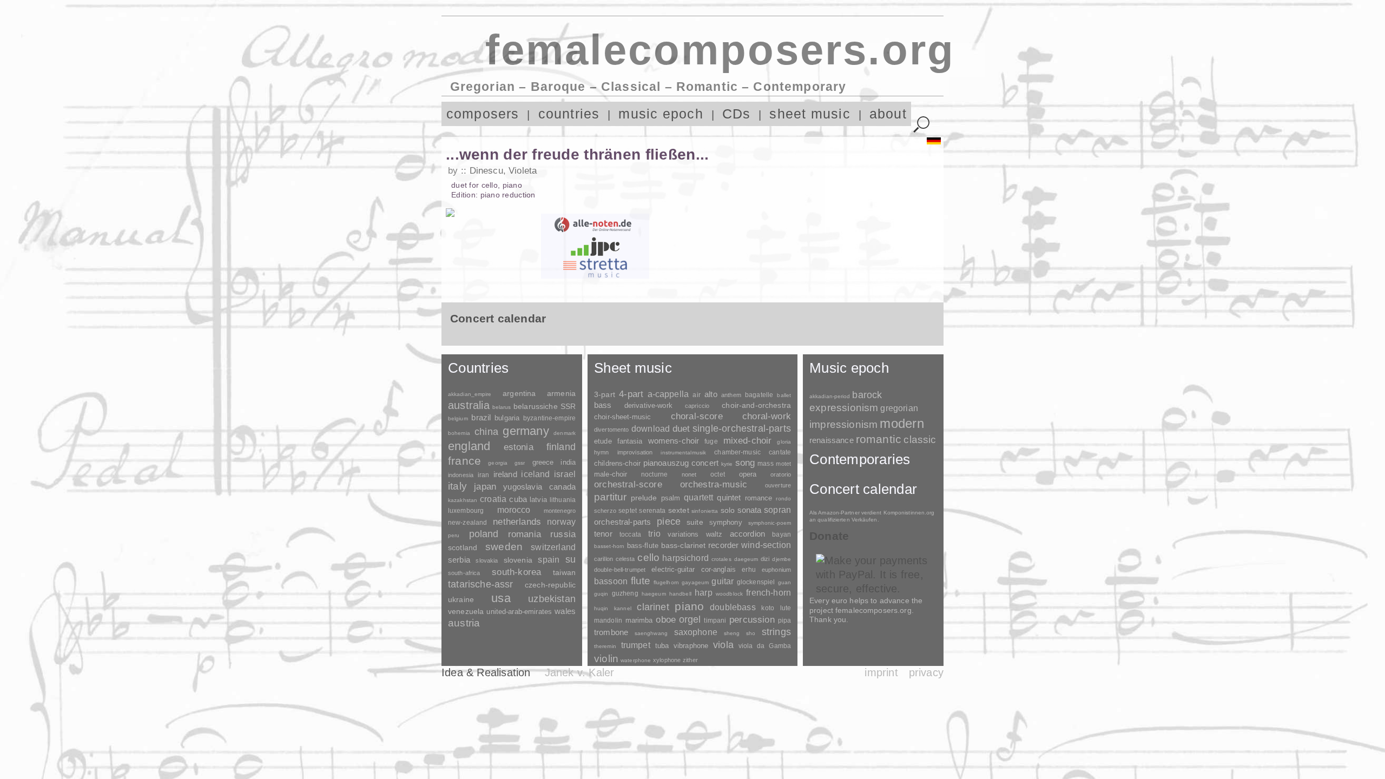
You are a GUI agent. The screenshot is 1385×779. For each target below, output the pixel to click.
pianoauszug (666, 463)
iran (483, 475)
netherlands (517, 522)
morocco (514, 509)
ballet (784, 395)
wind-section (766, 545)
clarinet (653, 607)
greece (543, 462)
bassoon (611, 581)
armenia (561, 393)
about (888, 114)
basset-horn (609, 546)
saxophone (695, 632)
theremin (605, 646)
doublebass (733, 607)
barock (867, 394)
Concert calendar (863, 489)
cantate (780, 452)
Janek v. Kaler (580, 672)
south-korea (516, 572)
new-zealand (467, 522)
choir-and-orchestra (756, 405)
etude (603, 441)
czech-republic (550, 584)
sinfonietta (704, 511)
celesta (625, 559)
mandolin (608, 620)
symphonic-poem (769, 523)
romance (759, 498)
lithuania (563, 500)
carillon (603, 559)
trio (654, 533)
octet (717, 474)
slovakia (487, 560)
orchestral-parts (622, 522)
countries (569, 114)
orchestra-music (714, 484)
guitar (722, 581)
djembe (781, 559)
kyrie (727, 464)
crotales (721, 559)
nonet (689, 474)
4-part (631, 394)
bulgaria (506, 418)
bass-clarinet (683, 545)
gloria (784, 442)
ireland (505, 474)
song (745, 463)
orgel (690, 619)
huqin (601, 608)
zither (690, 660)
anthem (731, 395)
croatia (493, 499)
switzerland (553, 547)
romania (524, 534)
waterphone (636, 660)
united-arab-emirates (519, 612)
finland (561, 446)
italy (457, 486)
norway (561, 521)
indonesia (460, 475)
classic (919, 439)
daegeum (746, 559)
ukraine (461, 600)
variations (683, 534)
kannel (622, 608)
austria (464, 623)
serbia (459, 559)
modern (902, 423)
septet (627, 510)
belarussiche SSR (544, 406)
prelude (644, 498)
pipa (785, 620)
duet (681, 428)
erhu (748, 569)
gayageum (695, 582)
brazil (481, 417)
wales (565, 611)
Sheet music (633, 367)
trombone (611, 632)
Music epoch (849, 367)
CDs (736, 114)
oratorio (780, 474)
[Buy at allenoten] (595, 224)
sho (750, 633)
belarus (501, 407)
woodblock (729, 594)
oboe (666, 620)
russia (563, 534)
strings (776, 631)
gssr (520, 463)
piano (689, 606)
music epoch (660, 114)
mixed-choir (747, 440)
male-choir (610, 474)
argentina (519, 393)
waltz (714, 534)
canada (562, 487)
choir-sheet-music (622, 417)
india (568, 462)
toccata (630, 534)
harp (704, 592)
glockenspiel (756, 581)
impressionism (843, 424)
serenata (652, 510)
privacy (926, 672)
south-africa (464, 573)
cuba (518, 499)
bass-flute (642, 546)
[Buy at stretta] (595, 268)
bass (603, 405)
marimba (639, 620)
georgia (497, 463)
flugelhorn (666, 582)
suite (695, 522)
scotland (462, 547)
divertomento (611, 429)
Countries (478, 367)
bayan (781, 534)
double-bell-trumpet (619, 569)
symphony (725, 522)
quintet (729, 497)
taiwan (564, 572)
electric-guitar (673, 569)
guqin (601, 594)
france (464, 460)
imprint (881, 672)
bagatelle (759, 395)
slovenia (518, 560)
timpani (715, 620)
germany (526, 431)
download (650, 428)
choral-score (697, 416)
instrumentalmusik (683, 452)
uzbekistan (552, 598)
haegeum (654, 594)
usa (501, 598)
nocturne (654, 474)
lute (785, 608)
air (696, 395)
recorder (723, 545)
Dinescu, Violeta (503, 171)
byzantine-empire (549, 418)
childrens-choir (617, 463)
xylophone (667, 660)
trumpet (635, 645)
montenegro (560, 510)
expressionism (843, 407)
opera (748, 474)
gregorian (899, 408)
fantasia (630, 441)
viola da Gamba (764, 646)
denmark (564, 433)
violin (606, 658)
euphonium (776, 569)
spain (548, 559)
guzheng (625, 593)
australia (469, 405)
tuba (662, 646)
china (486, 431)
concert (704, 463)
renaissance (831, 440)
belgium (458, 418)
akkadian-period (829, 396)
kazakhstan (462, 500)
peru (453, 535)
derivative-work (648, 406)
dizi (765, 559)
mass (765, 463)
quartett (698, 497)
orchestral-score (628, 484)
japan (485, 486)
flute (641, 580)
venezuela (466, 611)
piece (669, 521)
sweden (504, 546)
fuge (711, 441)
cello (648, 557)
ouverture (778, 485)
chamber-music (737, 451)
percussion (752, 619)
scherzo (605, 510)
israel (565, 474)
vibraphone (691, 646)
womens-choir (674, 440)
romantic (879, 439)
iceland (535, 474)
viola (723, 644)
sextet (678, 510)
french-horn (768, 592)
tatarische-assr (480, 584)
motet (783, 463)
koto (767, 608)
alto (710, 394)
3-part (604, 394)
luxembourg (466, 510)
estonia (518, 447)
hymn (601, 452)
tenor (603, 534)
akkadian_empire (469, 394)
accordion (747, 533)
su (570, 559)
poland (484, 534)
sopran (777, 509)
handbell (680, 594)
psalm (671, 498)
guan (784, 582)
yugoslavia (522, 486)
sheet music (809, 114)
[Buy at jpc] (595, 246)
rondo (783, 498)
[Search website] (921, 124)
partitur (610, 497)
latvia (538, 500)
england (469, 446)
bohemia (459, 433)
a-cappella (668, 394)
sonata (749, 509)
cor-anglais (718, 569)
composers (482, 114)
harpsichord (685, 558)
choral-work (766, 416)
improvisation (634, 452)
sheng (732, 633)
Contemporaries (860, 459)
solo (728, 510)
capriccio (697, 405)
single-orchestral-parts (741, 428)
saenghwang (651, 633)
